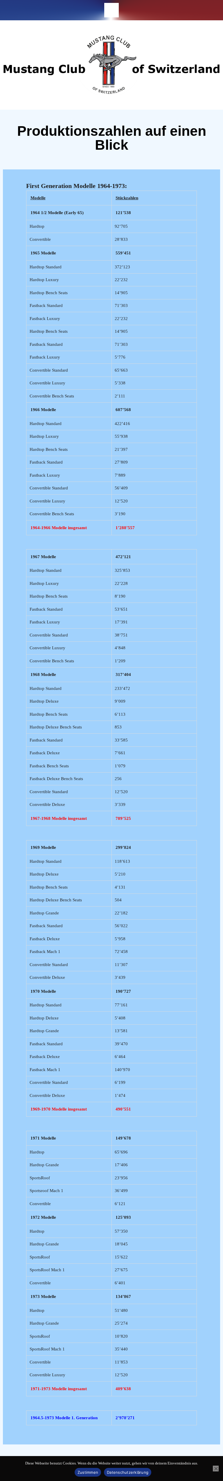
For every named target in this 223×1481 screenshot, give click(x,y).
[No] (216, 1468)
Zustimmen (88, 1472)
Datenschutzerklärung (127, 1472)
